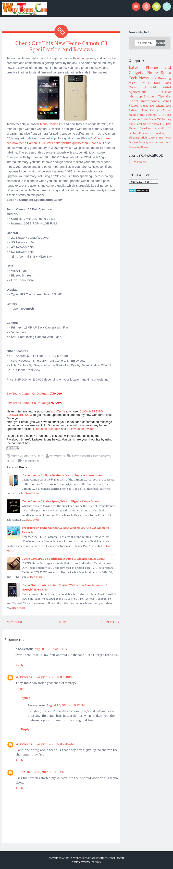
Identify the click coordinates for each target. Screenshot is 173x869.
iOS (152, 105)
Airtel (167, 87)
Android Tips (156, 137)
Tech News (139, 77)
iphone (160, 105)
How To (145, 83)
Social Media (148, 119)
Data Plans (162, 83)
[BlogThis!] (11, 448)
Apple (132, 123)
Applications (137, 92)
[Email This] (8, 448)
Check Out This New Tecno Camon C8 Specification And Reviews (61, 46)
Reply (19, 665)
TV (158, 119)
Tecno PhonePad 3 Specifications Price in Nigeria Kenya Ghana (63, 558)
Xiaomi (167, 110)
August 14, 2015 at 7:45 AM (55, 744)
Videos (133, 105)
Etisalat (165, 92)
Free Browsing (161, 78)
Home (62, 622)
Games (166, 101)
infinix (80, 58)
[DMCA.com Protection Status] (139, 191)
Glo (168, 96)
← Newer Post (12, 622)
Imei (168, 123)
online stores (137, 114)
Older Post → (110, 622)
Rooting (166, 119)
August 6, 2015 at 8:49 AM (52, 649)
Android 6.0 (158, 123)
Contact (109, 858)
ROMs (168, 137)
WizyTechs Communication (86, 858)
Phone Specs (158, 72)
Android (150, 87)
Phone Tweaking (140, 128)
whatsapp (135, 96)
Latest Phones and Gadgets (91, 456)
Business (151, 114)
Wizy (87, 862)
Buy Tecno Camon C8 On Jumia (28, 393)
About (120, 858)
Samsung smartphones (151, 142)
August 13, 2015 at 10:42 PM (65, 705)
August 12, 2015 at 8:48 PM (55, 677)
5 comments (31, 461)
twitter (147, 123)
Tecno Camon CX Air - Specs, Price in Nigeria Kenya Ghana (60, 501)
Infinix (143, 110)
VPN (139, 123)
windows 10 (163, 133)
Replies (25, 698)
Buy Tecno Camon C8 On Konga (28, 403)
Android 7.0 (163, 128)
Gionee (144, 105)
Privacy (96, 862)
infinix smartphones (144, 101)
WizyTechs (57, 456)
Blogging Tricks (138, 137)
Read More (32, 493)
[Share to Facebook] (17, 448)
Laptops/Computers (140, 133)
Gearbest (133, 142)
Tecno (11, 461)
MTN (132, 83)
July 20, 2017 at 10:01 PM (48, 772)
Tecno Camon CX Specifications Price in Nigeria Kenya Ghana (62, 475)
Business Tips (154, 96)
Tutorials (155, 110)
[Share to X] (14, 448)
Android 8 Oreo (141, 147)
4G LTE (161, 114)
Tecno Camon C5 (51, 124)
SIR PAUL (23, 772)
